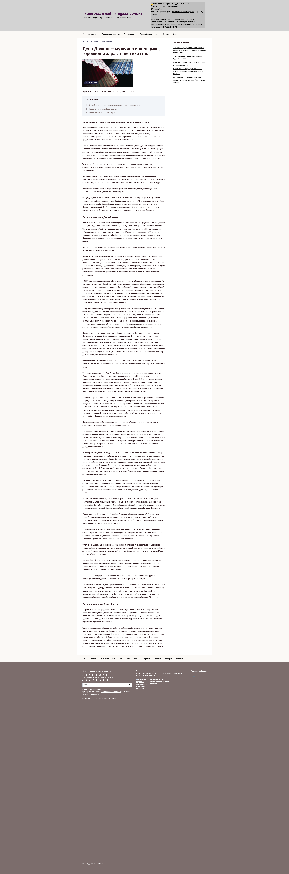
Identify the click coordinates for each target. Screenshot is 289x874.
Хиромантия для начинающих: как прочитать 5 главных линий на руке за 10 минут (189, 80)
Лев (120, 659)
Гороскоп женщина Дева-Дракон (103, 113)
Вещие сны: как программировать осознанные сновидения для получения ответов (189, 71)
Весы (136, 659)
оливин (154, 14)
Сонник (166, 34)
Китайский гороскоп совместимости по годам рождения (159, 681)
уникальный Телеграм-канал (180, 22)
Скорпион (146, 659)
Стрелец (157, 659)
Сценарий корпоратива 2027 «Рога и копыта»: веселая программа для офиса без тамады (189, 50)
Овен (85, 659)
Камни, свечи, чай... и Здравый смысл (112, 14)
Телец (93, 659)
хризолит (176, 12)
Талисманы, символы (111, 34)
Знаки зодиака (91, 82)
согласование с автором (111, 692)
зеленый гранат (187, 12)
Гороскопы (129, 34)
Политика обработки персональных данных (99, 698)
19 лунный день (157, 9)
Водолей (179, 659)
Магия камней (89, 34)
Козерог (168, 659)
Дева (128, 659)
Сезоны (175, 34)
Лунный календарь (148, 34)
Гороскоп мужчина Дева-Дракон (103, 109)
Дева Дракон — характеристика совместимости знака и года (114, 105)
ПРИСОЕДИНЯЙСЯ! (169, 27)
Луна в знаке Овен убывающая (164, 6)
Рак (113, 659)
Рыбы (189, 659)
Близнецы (104, 659)
